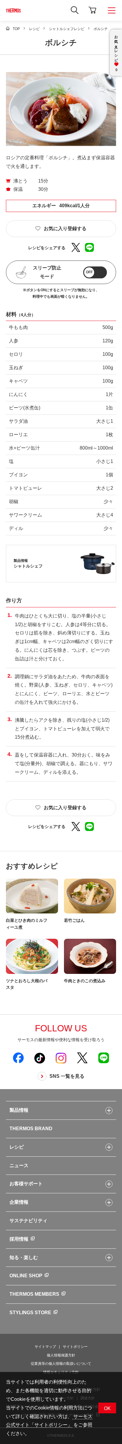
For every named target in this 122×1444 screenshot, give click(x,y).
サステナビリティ (28, 1220)
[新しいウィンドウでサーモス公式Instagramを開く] (61, 1057)
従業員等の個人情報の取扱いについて (61, 1364)
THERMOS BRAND (30, 1128)
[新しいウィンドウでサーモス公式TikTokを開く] (39, 1057)
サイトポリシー (75, 1347)
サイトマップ (45, 1347)
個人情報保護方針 (61, 1355)
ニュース (18, 1165)
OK (107, 1408)
